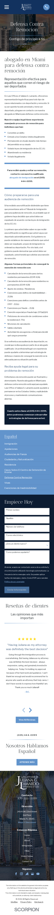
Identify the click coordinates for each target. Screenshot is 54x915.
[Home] (26, 7)
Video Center (27, 856)
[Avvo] (27, 873)
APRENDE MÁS (27, 762)
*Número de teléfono (15, 527)
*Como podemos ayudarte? (18, 552)
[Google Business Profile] (32, 873)
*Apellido (9, 518)
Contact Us (27, 861)
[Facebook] (16, 873)
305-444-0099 (27, 798)
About (27, 840)
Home (27, 835)
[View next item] (30, 710)
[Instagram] (21, 873)
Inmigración (27, 845)
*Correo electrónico (14, 535)
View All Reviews (27, 720)
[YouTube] (38, 873)
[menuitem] (10, 443)
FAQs (27, 851)
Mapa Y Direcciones (27, 822)
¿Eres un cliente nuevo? (16, 544)
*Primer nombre (13, 510)
